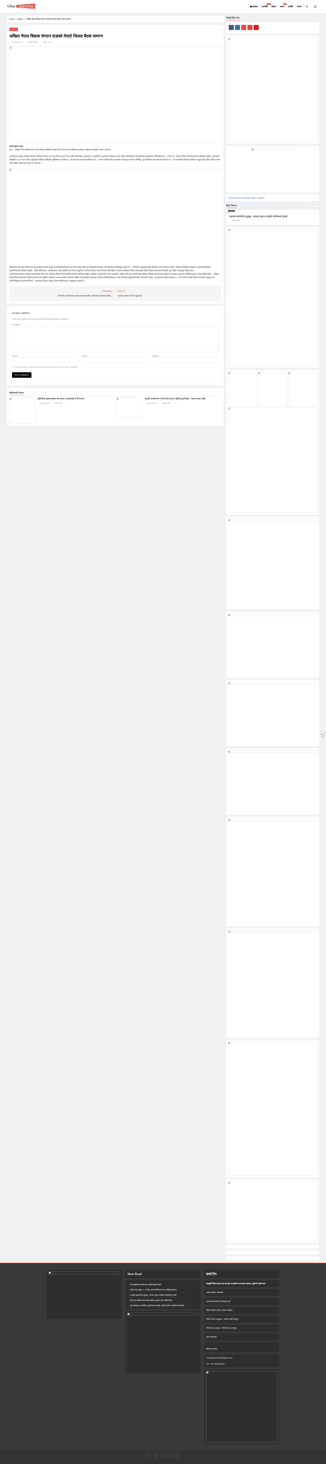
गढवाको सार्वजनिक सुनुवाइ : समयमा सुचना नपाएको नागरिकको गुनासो (153, 1295)
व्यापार (299, 6)
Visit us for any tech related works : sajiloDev (246, 198)
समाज (283, 5)
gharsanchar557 (17, 42)
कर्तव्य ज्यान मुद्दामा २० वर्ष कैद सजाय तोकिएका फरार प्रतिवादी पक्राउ (153, 1290)
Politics (13, 29)
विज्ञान (273, 6)
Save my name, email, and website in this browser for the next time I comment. (46, 367)
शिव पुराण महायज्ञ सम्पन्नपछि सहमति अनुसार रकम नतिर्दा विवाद (255, 216)
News (231, 210)
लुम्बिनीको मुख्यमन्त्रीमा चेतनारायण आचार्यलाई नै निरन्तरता (60, 398)
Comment (17, 324)
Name (15, 356)
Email (85, 356)
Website (155, 356)
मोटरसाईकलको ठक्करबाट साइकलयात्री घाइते (145, 1285)
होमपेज (255, 6)
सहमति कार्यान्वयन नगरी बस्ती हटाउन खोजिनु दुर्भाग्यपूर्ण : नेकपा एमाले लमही (175, 398)
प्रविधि (290, 6)
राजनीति (266, 5)
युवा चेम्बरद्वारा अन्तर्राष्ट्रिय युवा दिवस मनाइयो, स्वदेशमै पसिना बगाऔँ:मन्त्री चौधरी (157, 1306)
